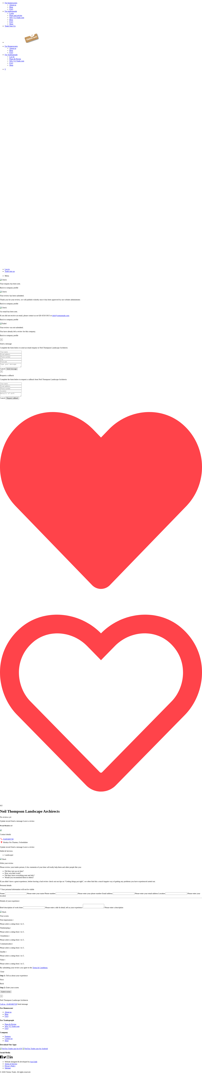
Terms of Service (11, 1064)
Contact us (9, 1039)
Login (11, 13)
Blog (11, 7)
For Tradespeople (11, 55)
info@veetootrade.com (60, 316)
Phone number (50, 893)
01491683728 (8, 839)
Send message (12, 369)
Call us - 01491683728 (8, 1004)
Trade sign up (10, 271)
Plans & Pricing (15, 59)
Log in (7, 269)
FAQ (11, 9)
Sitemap (8, 1068)
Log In (11, 57)
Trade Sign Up (10, 26)
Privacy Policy (10, 1066)
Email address (107, 893)
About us (12, 5)
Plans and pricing (15, 15)
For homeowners (11, 3)
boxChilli (33, 1062)
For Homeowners (11, 46)
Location (161, 893)
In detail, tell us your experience (70, 908)
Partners (8, 1036)
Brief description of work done (11, 908)
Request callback (12, 398)
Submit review (6, 992)
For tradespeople (11, 11)
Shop (11, 24)
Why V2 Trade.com (16, 18)
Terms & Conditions (39, 968)
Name (2, 893)
